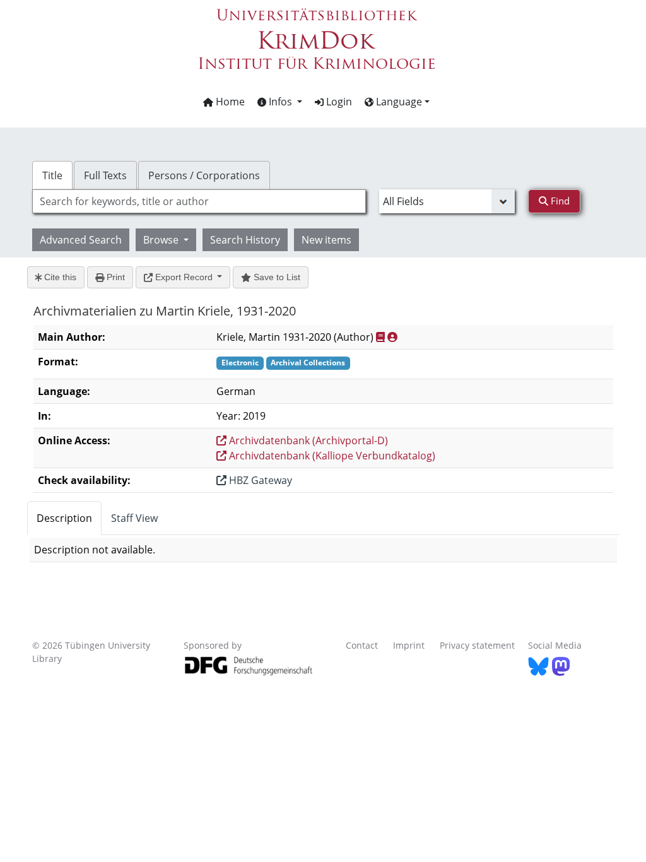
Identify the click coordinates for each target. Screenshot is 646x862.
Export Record (184, 277)
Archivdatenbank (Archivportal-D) (307, 440)
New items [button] (326, 240)
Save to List (275, 277)
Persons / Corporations (204, 175)
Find (559, 200)
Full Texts (105, 175)
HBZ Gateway (259, 480)
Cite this (59, 277)
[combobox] (199, 201)
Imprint (409, 645)
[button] (279, 101)
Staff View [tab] (134, 518)
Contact (362, 645)
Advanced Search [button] (81, 240)
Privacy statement (477, 645)
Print (114, 277)
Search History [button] (245, 240)
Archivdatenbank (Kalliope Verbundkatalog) (330, 456)
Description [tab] (64, 518)
